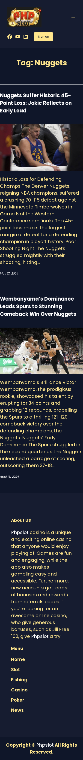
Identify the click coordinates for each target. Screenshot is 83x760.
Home (18, 659)
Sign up (43, 37)
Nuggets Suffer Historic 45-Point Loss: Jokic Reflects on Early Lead (36, 103)
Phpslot (20, 532)
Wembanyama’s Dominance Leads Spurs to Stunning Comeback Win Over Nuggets (38, 306)
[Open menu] (73, 17)
